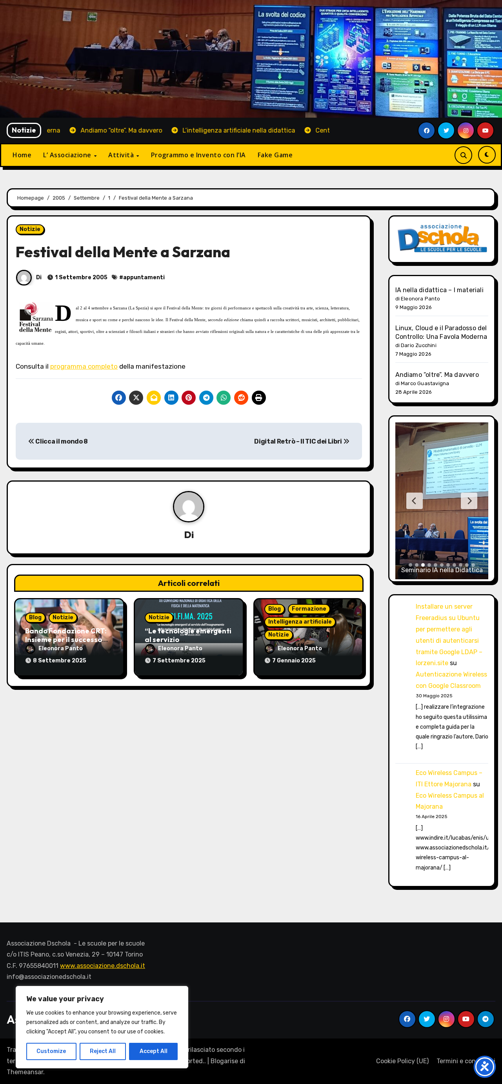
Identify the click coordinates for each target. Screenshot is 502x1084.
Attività (122, 155)
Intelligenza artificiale (300, 621)
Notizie (30, 229)
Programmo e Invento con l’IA (198, 155)
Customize (51, 1051)
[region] (102, 1027)
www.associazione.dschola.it (102, 965)
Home (22, 155)
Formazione (309, 609)
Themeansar (25, 1072)
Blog (35, 617)
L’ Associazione (68, 155)
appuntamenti (144, 277)
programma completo (84, 366)
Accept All (153, 1051)
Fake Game (275, 155)
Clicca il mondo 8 (61, 441)
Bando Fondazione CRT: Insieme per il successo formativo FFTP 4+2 (66, 639)
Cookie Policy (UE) (402, 1061)
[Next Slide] (469, 501)
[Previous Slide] (414, 501)
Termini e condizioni (466, 1061)
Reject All (103, 1051)
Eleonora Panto (60, 648)
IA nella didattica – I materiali (439, 290)
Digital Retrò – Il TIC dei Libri (298, 441)
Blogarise (224, 1061)
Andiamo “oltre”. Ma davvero (437, 374)
